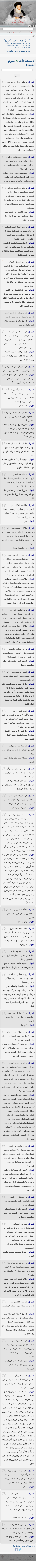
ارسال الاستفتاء (8, 32)
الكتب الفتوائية (26, 32)
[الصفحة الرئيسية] (34, 26)
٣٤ (4, 1263)
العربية (31, 1556)
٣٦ (4, 1341)
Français (12, 1559)
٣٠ (4, 1063)
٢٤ (4, 910)
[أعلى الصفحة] (2, 1556)
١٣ (4, 505)
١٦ (4, 610)
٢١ (4, 769)
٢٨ (4, 1013)
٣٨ (4, 1471)
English (10, 1556)
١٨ (4, 672)
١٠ (4, 412)
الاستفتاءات (27, 61)
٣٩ (4, 1494)
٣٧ (4, 1376)
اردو (17, 1556)
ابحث (17, 76)
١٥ (4, 555)
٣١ (4, 1146)
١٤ (4, 528)
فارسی (24, 1556)
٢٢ (4, 796)
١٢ (4, 474)
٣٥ (4, 1302)
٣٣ (4, 1224)
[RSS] (32, 26)
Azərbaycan (28, 1559)
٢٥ (4, 928)
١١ (4, 443)
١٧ (4, 649)
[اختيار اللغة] (29, 26)
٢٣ (4, 815)
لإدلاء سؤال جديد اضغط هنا (24, 1546)
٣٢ (4, 1197)
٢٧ (4, 974)
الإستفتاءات (18, 32)
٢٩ (4, 1032)
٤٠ (4, 1524)
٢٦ (4, 951)
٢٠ (4, 746)
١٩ (4, 711)
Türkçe (20, 1559)
